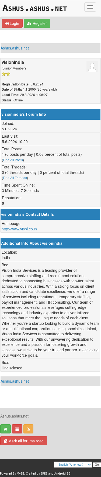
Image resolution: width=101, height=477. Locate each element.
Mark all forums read (25, 440)
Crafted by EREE (36, 473)
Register (39, 23)
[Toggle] (90, 7)
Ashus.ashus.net (15, 48)
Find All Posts (13, 159)
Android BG (62, 473)
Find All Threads (15, 177)
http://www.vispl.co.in (19, 228)
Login (14, 23)
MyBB (20, 473)
